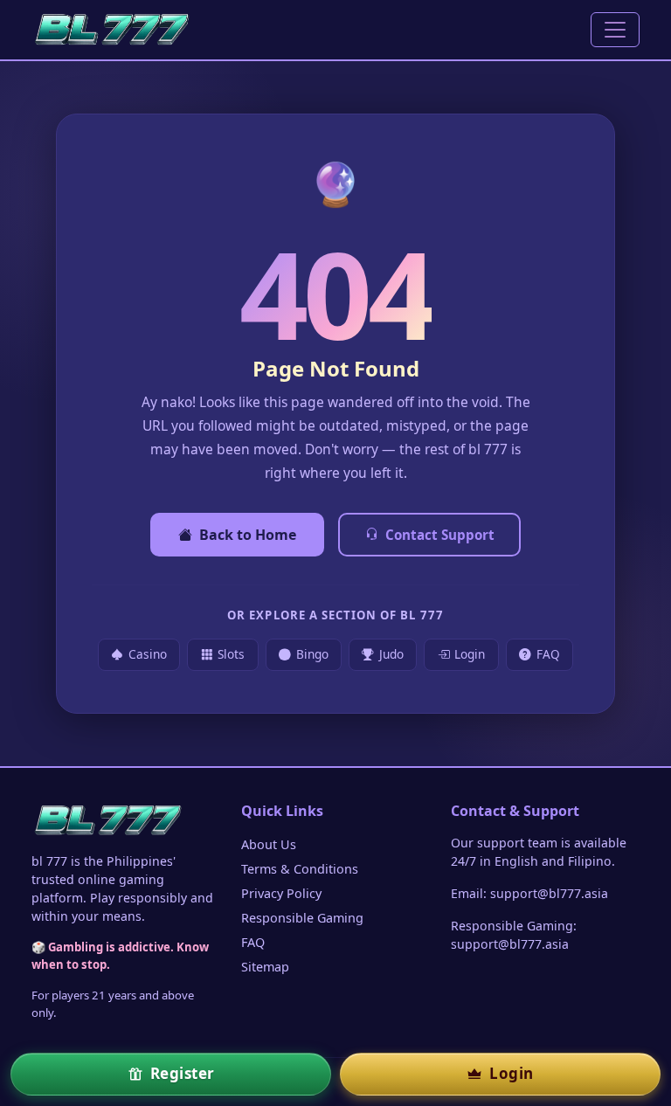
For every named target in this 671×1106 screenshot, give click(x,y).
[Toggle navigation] (615, 29)
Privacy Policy (281, 893)
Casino (147, 654)
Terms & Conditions (299, 869)
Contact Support (440, 534)
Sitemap (265, 966)
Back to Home (247, 534)
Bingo (312, 654)
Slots (231, 654)
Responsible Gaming (302, 917)
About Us (268, 844)
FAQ (548, 654)
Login (469, 654)
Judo (391, 654)
